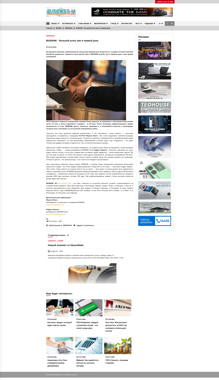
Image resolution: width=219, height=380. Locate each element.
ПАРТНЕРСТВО (126, 23)
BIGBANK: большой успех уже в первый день (72, 40)
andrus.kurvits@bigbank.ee (56, 214)
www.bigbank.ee (64, 183)
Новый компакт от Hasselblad (65, 245)
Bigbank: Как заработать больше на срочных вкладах (87, 363)
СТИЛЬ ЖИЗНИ (83, 23)
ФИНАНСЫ (50, 36)
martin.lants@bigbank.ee (55, 205)
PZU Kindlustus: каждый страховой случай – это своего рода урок (87, 325)
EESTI (138, 23)
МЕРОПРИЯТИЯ (100, 23)
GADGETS (52, 241)
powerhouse (89, 225)
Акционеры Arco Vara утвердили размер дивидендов (57, 363)
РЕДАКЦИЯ (149, 23)
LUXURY (60, 241)
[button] (167, 23)
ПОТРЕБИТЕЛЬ (67, 23)
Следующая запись (57, 235)
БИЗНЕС (54, 23)
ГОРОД (113, 23)
